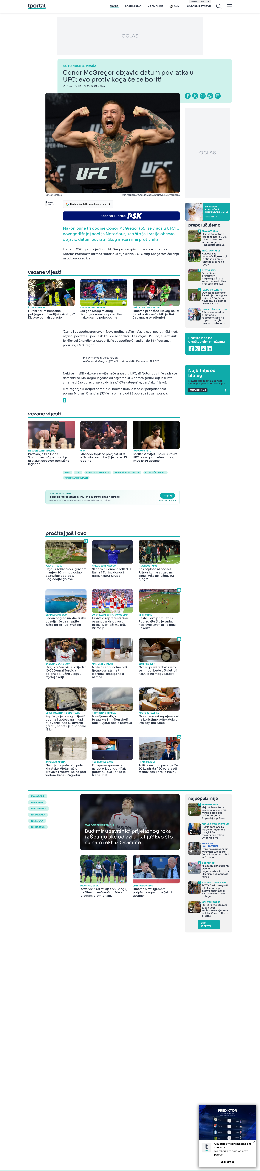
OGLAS (130, 36)
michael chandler (76, 477)
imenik (194, 2)
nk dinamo (38, 814)
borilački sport (155, 472)
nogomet (37, 802)
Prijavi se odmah (198, 390)
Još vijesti (206, 924)
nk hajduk (38, 827)
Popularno (133, 6)
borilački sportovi (127, 472)
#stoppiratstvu (199, 6)
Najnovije (155, 6)
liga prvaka (38, 808)
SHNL (177, 6)
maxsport (37, 796)
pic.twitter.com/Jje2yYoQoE (100, 357)
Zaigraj (167, 495)
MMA (67, 472)
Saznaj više (227, 1161)
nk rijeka (37, 821)
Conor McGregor (97, 472)
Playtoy (205, 2)
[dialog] (227, 1136)
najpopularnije (203, 798)
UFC (78, 472)
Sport (114, 6)
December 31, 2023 (147, 361)
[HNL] (207, 212)
